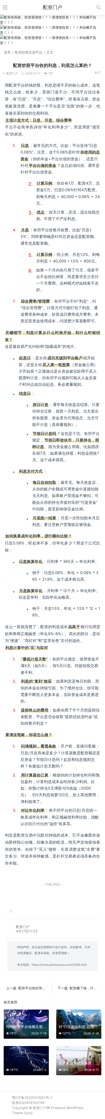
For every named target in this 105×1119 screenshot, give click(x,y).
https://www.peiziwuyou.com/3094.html (59, 964)
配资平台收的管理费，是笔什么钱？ (45, 988)
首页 (7, 52)
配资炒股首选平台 (28, 52)
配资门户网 (41, 1108)
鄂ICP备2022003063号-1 (32, 1097)
